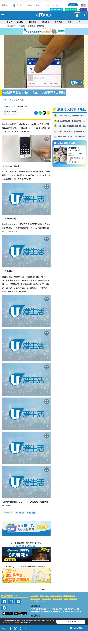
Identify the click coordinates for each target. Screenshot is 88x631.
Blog (47, 5)
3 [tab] (43, 28)
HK (14, 5)
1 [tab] (39, 28)
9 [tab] (43, 31)
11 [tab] (48, 31)
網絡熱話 (31, 512)
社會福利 (43, 601)
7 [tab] (39, 31)
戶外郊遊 (34, 601)
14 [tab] (41, 34)
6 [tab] (50, 28)
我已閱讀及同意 (70, 621)
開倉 (47, 595)
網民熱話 (34, 608)
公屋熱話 (22, 26)
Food (30, 5)
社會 (66, 598)
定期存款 (40, 26)
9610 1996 (6, 505)
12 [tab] (50, 31)
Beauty (38, 5)
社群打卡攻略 (72, 9)
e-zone (55, 5)
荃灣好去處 (46, 598)
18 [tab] (50, 34)
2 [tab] (41, 28)
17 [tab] (48, 34)
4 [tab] (46, 28)
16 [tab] (46, 34)
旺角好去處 (57, 598)
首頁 (5, 99)
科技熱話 (20, 512)
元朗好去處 (35, 598)
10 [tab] (46, 31)
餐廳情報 (73, 598)
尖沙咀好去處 (56, 595)
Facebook (8, 512)
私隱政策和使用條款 (13, 622)
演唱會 (9, 22)
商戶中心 (83, 9)
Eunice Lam (11, 106)
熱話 (22, 99)
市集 (42, 595)
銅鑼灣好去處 (69, 595)
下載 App (74, 5)
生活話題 (13, 99)
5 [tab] (48, 28)
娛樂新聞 (31, 26)
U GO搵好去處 (57, 9)
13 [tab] (39, 34)
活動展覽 (34, 595)
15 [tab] (43, 34)
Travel (22, 5)
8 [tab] (41, 31)
